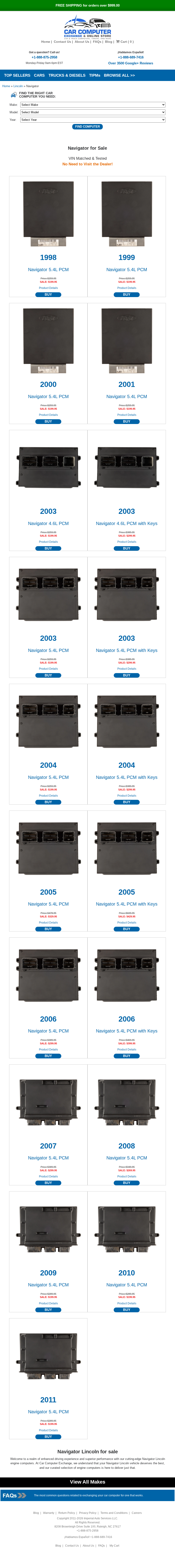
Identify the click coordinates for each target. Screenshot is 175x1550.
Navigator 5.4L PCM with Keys (126, 650)
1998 (48, 257)
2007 (48, 1146)
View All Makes (87, 1482)
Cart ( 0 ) (127, 41)
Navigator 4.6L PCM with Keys (126, 523)
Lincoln (18, 86)
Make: (14, 104)
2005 (48, 892)
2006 (48, 1019)
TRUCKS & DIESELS (67, 75)
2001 (126, 384)
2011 (48, 1400)
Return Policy (66, 1513)
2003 (48, 511)
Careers (137, 1513)
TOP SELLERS (17, 75)
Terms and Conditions (114, 1513)
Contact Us (62, 41)
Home (45, 41)
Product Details (48, 288)
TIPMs (94, 75)
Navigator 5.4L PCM (48, 269)
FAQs (97, 41)
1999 (126, 257)
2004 (48, 765)
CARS (39, 75)
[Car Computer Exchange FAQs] (15, 1495)
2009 (48, 1273)
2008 (126, 1146)
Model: (14, 112)
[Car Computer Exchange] (87, 26)
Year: (13, 119)
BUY (48, 294)
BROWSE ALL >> (119, 75)
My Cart (114, 1545)
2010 (126, 1273)
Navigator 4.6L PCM (48, 523)
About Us (82, 41)
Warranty (48, 1513)
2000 (48, 384)
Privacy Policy (87, 1513)
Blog (108, 41)
